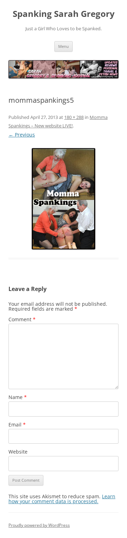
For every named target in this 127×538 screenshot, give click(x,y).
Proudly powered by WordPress (39, 525)
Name (17, 397)
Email (17, 424)
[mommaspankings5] (63, 198)
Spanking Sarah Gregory (64, 13)
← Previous (21, 134)
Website (18, 451)
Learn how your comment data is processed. (61, 499)
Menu (63, 46)
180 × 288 (74, 117)
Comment (22, 319)
